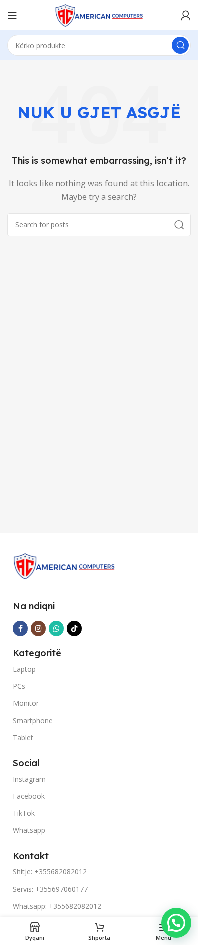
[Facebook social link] (20, 628)
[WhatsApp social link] (56, 628)
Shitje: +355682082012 (50, 871)
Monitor (26, 703)
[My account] (186, 15)
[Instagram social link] (38, 628)
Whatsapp (29, 830)
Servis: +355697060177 (50, 889)
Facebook (29, 796)
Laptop (24, 669)
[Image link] (64, 565)
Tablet (23, 737)
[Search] (180, 45)
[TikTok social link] (74, 628)
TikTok (24, 813)
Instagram (29, 779)
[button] (177, 923)
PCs (19, 686)
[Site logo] (99, 14)
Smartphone (33, 720)
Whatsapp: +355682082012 (57, 906)
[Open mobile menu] (12, 15)
